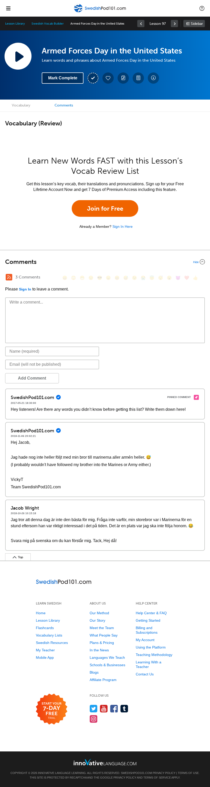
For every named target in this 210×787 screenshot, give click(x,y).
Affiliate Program (103, 680)
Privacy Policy (164, 772)
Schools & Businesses (107, 665)
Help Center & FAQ (151, 613)
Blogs (94, 672)
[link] (140, 23)
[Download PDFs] (138, 78)
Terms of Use (188, 772)
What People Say (104, 635)
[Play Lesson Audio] (18, 56)
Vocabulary (21, 105)
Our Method (99, 613)
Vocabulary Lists (49, 635)
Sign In (25, 289)
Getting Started (148, 620)
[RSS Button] (9, 277)
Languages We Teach (107, 657)
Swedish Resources (52, 643)
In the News (99, 650)
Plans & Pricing (102, 643)
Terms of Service (157, 777)
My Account (145, 640)
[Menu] (8, 8)
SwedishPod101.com (136, 772)
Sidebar (197, 23)
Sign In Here (122, 226)
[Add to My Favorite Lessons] (108, 78)
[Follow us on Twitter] (94, 709)
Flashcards (45, 628)
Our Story (97, 620)
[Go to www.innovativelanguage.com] (105, 762)
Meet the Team (102, 628)
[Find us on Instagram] (94, 719)
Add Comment (32, 378)
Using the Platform (151, 647)
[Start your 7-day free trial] (51, 709)
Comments (64, 105)
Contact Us (145, 674)
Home (41, 613)
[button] (202, 8)
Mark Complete (62, 78)
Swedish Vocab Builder (48, 23)
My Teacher (45, 650)
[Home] (100, 12)
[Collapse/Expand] (105, 262)
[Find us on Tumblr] (124, 709)
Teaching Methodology (154, 655)
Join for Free (105, 208)
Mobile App (45, 657)
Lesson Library (15, 23)
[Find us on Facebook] (114, 709)
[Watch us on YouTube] (104, 709)
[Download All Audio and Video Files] (153, 78)
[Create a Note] (123, 78)
